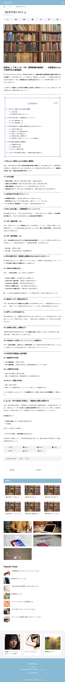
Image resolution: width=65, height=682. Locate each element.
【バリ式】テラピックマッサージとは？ (23, 609)
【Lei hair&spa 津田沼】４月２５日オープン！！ (26, 586)
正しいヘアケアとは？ (11, 651)
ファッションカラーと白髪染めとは (22, 601)
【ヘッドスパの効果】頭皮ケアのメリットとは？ (26, 617)
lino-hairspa (13, 458)
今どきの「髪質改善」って (52, 651)
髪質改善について (29, 651)
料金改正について (16, 594)
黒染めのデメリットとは (18, 578)
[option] (12, 644)
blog (11, 15)
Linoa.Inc (8, 2)
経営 (28, 458)
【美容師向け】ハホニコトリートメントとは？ (25, 571)
